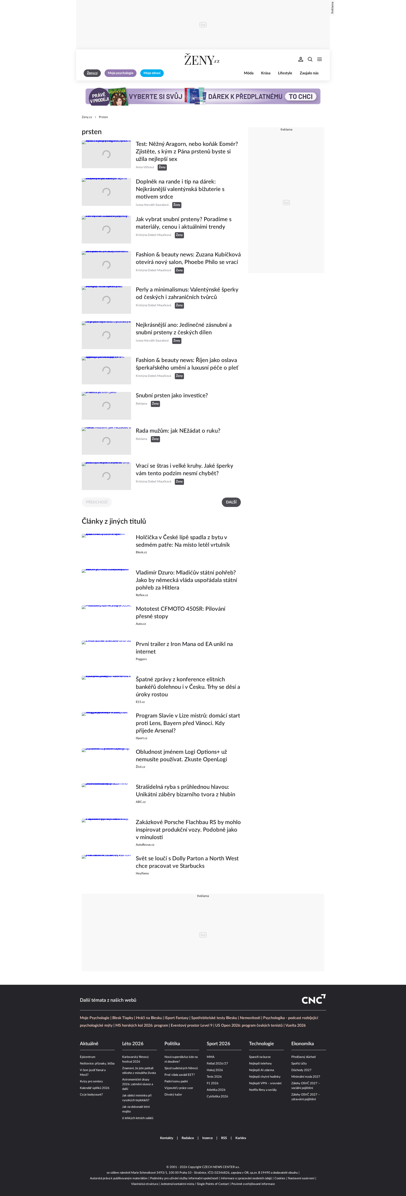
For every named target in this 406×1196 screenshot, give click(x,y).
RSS (224, 1138)
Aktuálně (89, 1043)
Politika (172, 1043)
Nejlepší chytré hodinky (265, 1076)
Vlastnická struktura (144, 1184)
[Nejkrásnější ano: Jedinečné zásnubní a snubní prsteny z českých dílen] (106, 335)
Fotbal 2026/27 (217, 1063)
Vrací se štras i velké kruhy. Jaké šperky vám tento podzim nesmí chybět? (184, 469)
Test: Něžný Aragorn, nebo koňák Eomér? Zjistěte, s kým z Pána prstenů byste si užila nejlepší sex (187, 151)
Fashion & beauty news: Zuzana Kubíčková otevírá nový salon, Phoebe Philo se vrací (188, 258)
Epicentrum (87, 1057)
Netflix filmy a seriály (263, 1090)
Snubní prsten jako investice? (172, 396)
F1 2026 (213, 1083)
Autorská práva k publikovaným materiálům (119, 1178)
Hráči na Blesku (149, 1018)
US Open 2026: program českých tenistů (249, 1025)
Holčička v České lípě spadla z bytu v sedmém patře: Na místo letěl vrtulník (183, 541)
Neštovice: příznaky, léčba (97, 1063)
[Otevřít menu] (319, 59)
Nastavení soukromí (301, 1178)
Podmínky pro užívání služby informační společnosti (184, 1178)
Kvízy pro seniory (91, 1081)
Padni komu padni (176, 1081)
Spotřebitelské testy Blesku (214, 1018)
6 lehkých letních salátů (137, 1118)
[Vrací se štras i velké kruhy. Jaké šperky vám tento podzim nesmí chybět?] (106, 476)
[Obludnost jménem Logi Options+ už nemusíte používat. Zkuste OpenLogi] (106, 762)
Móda (249, 73)
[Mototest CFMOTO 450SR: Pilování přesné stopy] (106, 619)
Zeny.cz (87, 117)
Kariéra (240, 1138)
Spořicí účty (299, 1063)
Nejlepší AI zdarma (261, 1070)
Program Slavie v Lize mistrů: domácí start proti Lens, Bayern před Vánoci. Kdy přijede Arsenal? (188, 723)
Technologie (261, 1043)
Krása (265, 73)
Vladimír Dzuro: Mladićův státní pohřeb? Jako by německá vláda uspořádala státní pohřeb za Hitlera (186, 580)
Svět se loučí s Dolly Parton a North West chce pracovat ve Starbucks (187, 862)
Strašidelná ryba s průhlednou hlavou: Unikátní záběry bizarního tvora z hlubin (185, 790)
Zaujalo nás (309, 73)
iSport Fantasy (176, 1018)
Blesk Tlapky (122, 1018)
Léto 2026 (133, 1043)
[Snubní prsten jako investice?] (106, 406)
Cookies (279, 1178)
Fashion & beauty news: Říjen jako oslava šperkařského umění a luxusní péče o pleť (187, 364)
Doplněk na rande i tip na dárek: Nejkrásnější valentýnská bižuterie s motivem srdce (180, 189)
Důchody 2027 (301, 1070)
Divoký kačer (173, 1094)
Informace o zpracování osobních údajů (246, 1178)
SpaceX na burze (260, 1057)
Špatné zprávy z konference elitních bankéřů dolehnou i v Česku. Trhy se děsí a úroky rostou (188, 687)
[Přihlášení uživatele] (300, 59)
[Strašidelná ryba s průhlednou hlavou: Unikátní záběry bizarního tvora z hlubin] (106, 797)
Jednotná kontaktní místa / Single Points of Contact (194, 1184)
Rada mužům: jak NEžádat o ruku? (178, 431)
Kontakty (166, 1138)
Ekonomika (302, 1043)
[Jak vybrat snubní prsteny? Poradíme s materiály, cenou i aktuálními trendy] (106, 229)
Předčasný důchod (303, 1057)
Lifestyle (285, 73)
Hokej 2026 (215, 1070)
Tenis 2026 (214, 1076)
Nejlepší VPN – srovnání (265, 1083)
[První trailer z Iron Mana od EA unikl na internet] (106, 654)
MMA (211, 1057)
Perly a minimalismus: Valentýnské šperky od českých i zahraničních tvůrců (187, 293)
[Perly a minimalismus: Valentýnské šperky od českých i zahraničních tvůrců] (106, 300)
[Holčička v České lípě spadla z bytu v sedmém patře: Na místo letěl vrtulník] (106, 548)
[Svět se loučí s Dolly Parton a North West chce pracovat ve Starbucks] (106, 869)
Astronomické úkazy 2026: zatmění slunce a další (137, 1084)
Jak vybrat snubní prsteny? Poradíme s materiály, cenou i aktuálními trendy (183, 223)
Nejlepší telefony (260, 1063)
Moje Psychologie (94, 1018)
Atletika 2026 (216, 1090)
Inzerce (207, 1138)
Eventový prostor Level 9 (191, 1025)
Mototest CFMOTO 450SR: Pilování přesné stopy (180, 612)
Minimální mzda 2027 (305, 1076)
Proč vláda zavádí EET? (179, 1074)
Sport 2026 (218, 1043)
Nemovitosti (250, 1018)
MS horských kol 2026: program (141, 1025)
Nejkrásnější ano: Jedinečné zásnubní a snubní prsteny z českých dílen (184, 328)
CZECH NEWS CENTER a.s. (221, 1167)
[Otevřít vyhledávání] (310, 59)
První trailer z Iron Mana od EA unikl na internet (184, 648)
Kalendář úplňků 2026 (94, 1088)
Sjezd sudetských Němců (181, 1068)
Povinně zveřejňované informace (253, 1184)
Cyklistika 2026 (217, 1096)
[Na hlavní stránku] (203, 59)
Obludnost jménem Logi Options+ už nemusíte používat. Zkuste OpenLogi (181, 755)
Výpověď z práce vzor (178, 1088)
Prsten (103, 117)
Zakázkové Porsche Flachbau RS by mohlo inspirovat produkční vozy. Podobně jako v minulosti (188, 830)
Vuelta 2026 (295, 1025)
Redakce (188, 1138)
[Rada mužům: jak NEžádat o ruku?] (106, 441)
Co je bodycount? (91, 1094)
